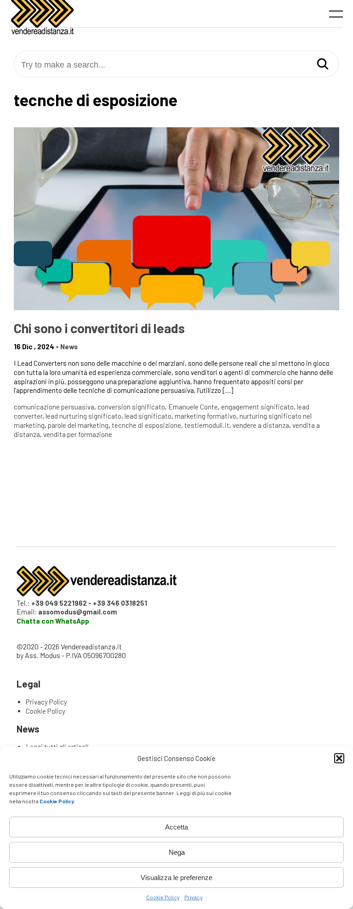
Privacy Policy (46, 702)
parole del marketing (78, 425)
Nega (177, 852)
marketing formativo (205, 416)
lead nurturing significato (83, 416)
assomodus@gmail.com (77, 612)
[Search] (323, 64)
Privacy (193, 897)
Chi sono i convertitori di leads (99, 328)
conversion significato (131, 407)
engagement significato (257, 407)
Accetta (176, 827)
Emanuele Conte (193, 407)
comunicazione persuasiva (54, 407)
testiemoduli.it (206, 425)
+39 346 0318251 (120, 603)
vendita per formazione (77, 434)
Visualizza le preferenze (176, 877)
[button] (339, 758)
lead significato (148, 416)
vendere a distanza (261, 425)
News (69, 346)
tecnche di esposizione (146, 425)
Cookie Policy (163, 897)
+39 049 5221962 (59, 603)
